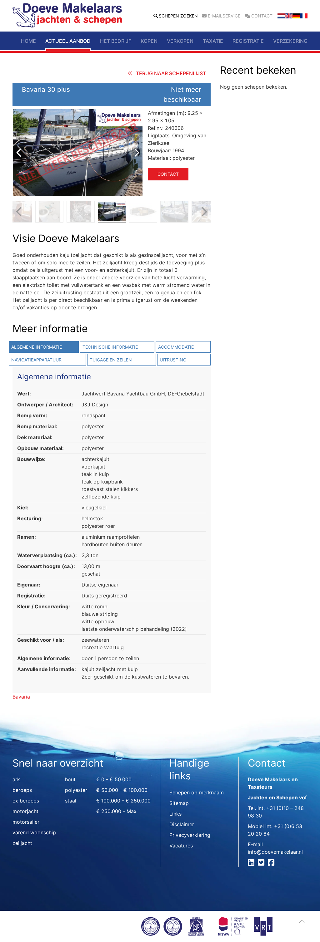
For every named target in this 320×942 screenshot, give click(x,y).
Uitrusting (173, 359)
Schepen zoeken (178, 16)
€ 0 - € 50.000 (114, 779)
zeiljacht (22, 843)
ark (16, 779)
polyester (76, 790)
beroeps (22, 790)
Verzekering (290, 41)
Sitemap (179, 803)
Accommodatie (176, 347)
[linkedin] (252, 863)
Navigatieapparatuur (36, 359)
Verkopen (180, 41)
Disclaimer (181, 824)
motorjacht (25, 811)
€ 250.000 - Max (116, 811)
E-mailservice (224, 16)
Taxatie (213, 41)
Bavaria (21, 697)
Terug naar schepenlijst (171, 73)
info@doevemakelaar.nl (275, 852)
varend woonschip (34, 832)
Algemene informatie (36, 347)
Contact (261, 16)
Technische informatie (110, 347)
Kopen (149, 41)
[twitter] (262, 863)
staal (70, 800)
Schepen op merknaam (196, 792)
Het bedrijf (115, 41)
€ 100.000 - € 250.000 (123, 800)
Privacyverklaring (189, 835)
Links (175, 814)
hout (70, 779)
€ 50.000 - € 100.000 (122, 790)
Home (28, 41)
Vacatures (181, 845)
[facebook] (272, 863)
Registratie (248, 41)
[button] (302, 921)
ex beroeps (25, 800)
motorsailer (25, 822)
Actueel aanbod (68, 41)
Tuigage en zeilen (111, 359)
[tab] (43, 347)
